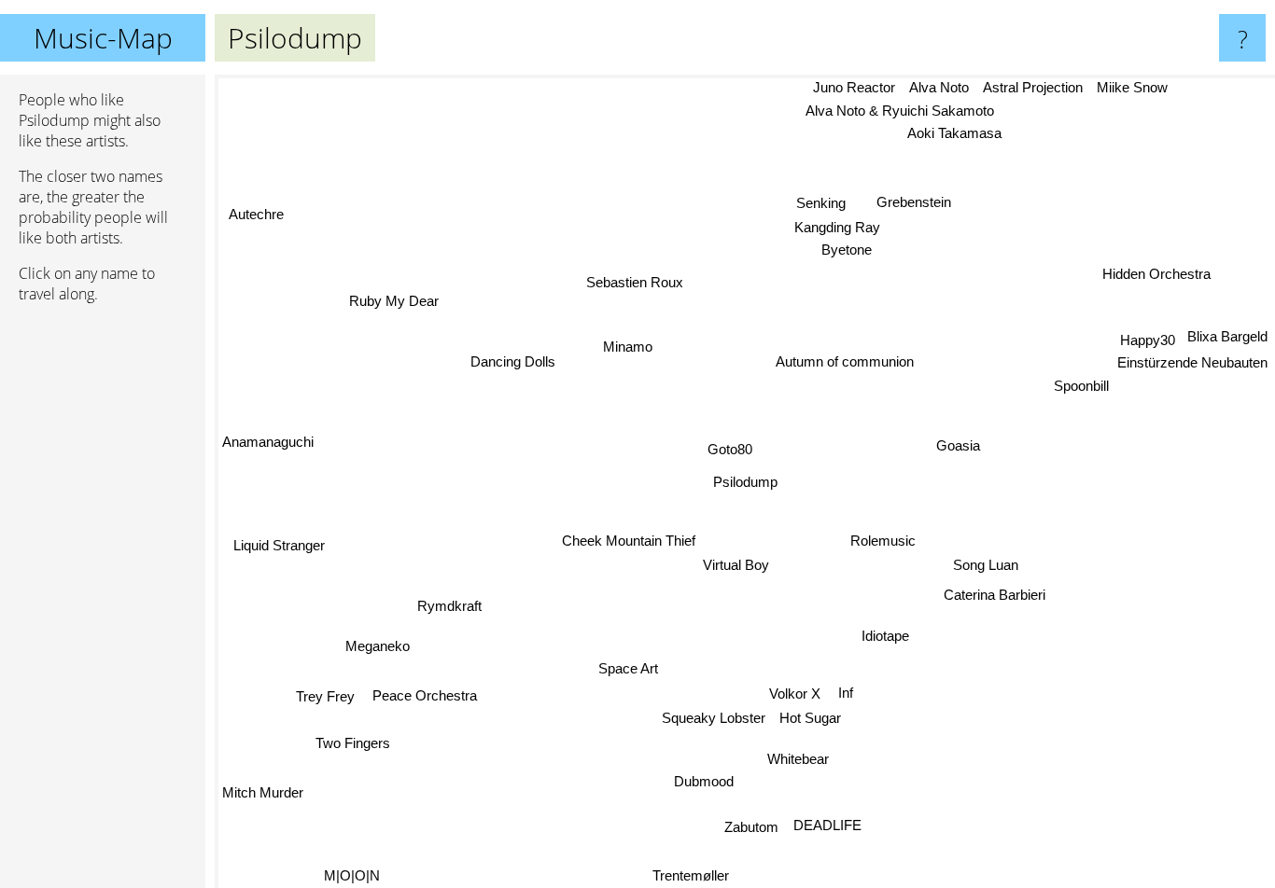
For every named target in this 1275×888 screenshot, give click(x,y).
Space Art (627, 667)
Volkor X (793, 693)
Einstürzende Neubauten (1192, 354)
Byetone (848, 250)
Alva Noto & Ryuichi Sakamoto (902, 110)
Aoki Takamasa (957, 134)
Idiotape (884, 637)
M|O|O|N (351, 875)
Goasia (958, 445)
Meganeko (377, 646)
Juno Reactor (855, 87)
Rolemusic (883, 541)
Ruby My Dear (386, 309)
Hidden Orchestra (1155, 273)
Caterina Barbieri (992, 596)
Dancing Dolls (513, 360)
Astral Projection (1035, 87)
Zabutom (749, 827)
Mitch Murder (262, 793)
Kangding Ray (839, 228)
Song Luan (986, 565)
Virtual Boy (738, 565)
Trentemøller (690, 875)
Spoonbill (1085, 386)
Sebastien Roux (636, 281)
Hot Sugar (810, 718)
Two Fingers (353, 747)
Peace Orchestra (424, 696)
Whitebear (797, 759)
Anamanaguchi (268, 443)
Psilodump (745, 482)
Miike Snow (1135, 87)
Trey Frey (324, 697)
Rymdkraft (449, 607)
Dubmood (700, 781)
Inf (846, 693)
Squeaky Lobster (712, 718)
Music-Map (103, 38)
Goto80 (730, 449)
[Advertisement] (102, 603)
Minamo (627, 346)
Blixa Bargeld (1227, 328)
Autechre (260, 207)
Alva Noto (941, 87)
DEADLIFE (825, 827)
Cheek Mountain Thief (628, 540)
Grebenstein (914, 202)
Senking (823, 204)
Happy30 (1148, 331)
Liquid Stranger (279, 547)
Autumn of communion (846, 361)
